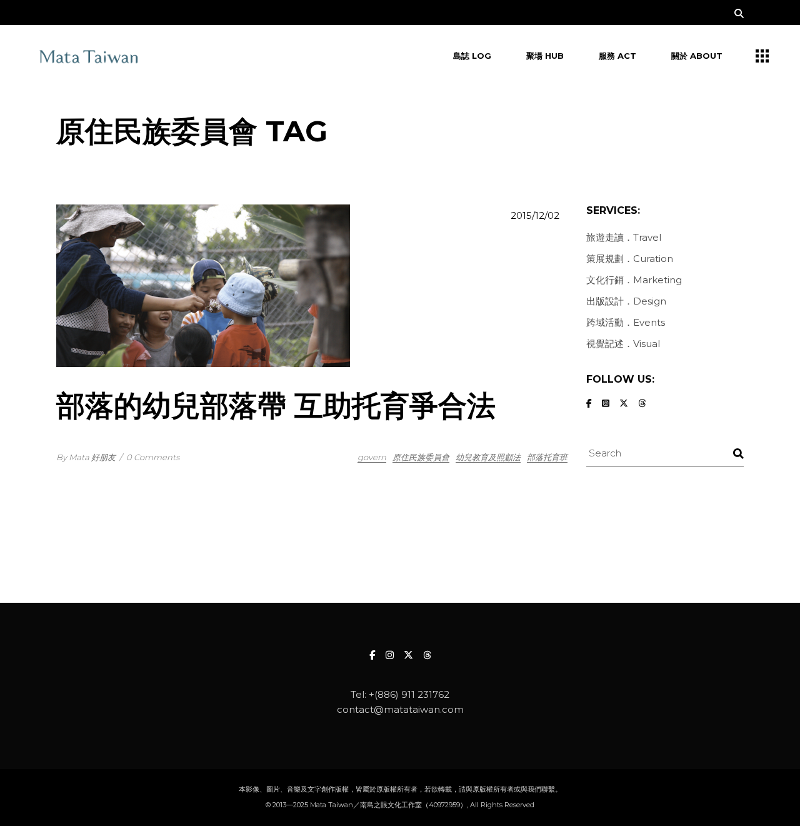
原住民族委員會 (420, 457)
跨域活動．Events (625, 322)
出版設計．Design (626, 301)
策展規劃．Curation (629, 258)
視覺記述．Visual (623, 344)
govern (372, 457)
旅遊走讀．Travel (623, 237)
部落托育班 (547, 457)
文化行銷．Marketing (634, 280)
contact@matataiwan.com (400, 709)
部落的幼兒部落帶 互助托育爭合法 (276, 405)
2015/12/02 (535, 215)
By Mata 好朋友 (86, 457)
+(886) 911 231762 (409, 694)
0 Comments (152, 457)
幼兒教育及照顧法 (488, 457)
